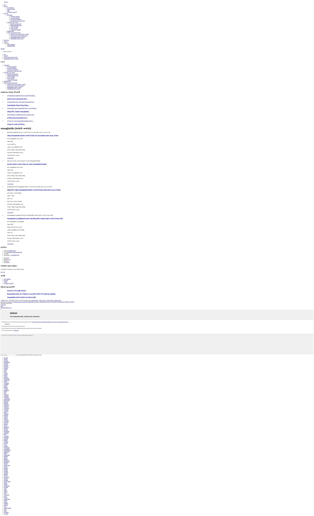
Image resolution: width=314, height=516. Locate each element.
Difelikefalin (30, 302)
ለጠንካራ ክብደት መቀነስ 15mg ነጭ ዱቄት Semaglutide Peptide (26, 164)
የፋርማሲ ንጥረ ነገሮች (12, 22)
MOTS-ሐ (62, 302)
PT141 (57, 302)
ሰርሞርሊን (36, 302)
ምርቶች (6, 13)
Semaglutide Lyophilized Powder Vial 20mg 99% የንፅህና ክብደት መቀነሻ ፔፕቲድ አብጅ (35, 218)
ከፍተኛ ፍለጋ (57, 300)
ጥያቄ (8, 158)
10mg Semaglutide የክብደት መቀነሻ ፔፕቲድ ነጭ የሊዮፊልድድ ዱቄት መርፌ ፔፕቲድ (32, 135)
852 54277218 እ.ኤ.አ (6, 307)
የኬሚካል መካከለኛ (15, 16)
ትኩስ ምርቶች (34, 300)
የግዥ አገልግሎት (11, 44)
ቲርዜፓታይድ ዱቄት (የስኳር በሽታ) (19, 35)
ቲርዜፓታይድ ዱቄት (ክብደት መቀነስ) (19, 34)
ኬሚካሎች (9, 15)
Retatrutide (18, 302)
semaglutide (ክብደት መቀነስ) (17, 37)
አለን (2, 306)
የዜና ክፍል (6, 40)
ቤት (5, 4)
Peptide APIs (10, 31)
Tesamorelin (43, 302)
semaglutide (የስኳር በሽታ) (17, 38)
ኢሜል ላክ (3, 305)
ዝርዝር (11, 158)
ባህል (8, 10)
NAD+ (72, 302)
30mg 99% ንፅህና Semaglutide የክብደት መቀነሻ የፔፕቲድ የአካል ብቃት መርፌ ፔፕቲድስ (34, 190)
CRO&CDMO (11, 46)
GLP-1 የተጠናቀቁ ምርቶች (14, 32)
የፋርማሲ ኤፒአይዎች (15, 24)
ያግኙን (5, 41)
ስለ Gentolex (10, 7)
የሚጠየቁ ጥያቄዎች (12, 12)
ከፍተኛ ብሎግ (50, 300)
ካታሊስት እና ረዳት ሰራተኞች (17, 21)
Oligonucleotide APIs (16, 25)
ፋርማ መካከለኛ (14, 27)
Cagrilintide (24, 302)
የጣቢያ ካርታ (42, 300)
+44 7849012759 (11, 250)
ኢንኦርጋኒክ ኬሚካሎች (16, 19)
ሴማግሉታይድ (4, 302)
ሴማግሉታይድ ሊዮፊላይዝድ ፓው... (17, 118)
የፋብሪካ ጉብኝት (11, 9)
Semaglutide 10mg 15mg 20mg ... (18, 105)
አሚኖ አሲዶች (14, 28)
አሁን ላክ (3, 272)
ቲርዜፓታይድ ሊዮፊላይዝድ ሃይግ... (17, 99)
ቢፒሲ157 (48, 302)
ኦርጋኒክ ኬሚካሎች (15, 18)
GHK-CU (67, 302)
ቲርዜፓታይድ (11, 302)
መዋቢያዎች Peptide (15, 30)
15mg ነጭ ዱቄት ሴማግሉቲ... (16, 124)
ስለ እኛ (5, 6)
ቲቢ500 (54, 302)
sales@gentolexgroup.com (15, 252)
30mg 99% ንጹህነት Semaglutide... (18, 111)
